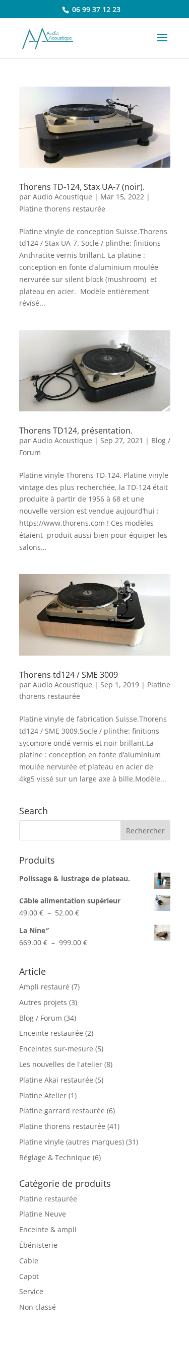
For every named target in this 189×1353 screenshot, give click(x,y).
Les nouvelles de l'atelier (60, 1064)
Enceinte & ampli (48, 1229)
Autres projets (43, 1002)
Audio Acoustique (62, 196)
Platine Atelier (43, 1095)
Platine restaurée (48, 1198)
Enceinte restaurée (51, 1033)
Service (31, 1291)
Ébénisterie (38, 1245)
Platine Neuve (42, 1214)
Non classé (37, 1307)
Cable (28, 1260)
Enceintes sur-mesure (56, 1048)
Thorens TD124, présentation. (76, 430)
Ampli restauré (44, 986)
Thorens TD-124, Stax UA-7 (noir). (82, 186)
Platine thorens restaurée (62, 208)
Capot (29, 1276)
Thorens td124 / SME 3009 (68, 674)
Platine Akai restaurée (56, 1080)
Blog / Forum (40, 1018)
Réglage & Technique (55, 1157)
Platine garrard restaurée (62, 1110)
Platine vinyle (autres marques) (71, 1142)
